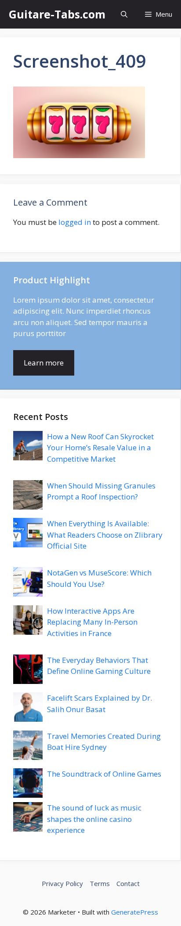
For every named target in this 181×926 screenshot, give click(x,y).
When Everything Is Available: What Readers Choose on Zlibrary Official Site (105, 534)
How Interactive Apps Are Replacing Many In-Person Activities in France (92, 622)
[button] (124, 14)
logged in (74, 222)
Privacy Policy (62, 883)
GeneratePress (134, 912)
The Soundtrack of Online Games (104, 774)
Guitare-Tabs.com (57, 14)
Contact (128, 883)
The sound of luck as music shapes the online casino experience (94, 819)
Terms (100, 883)
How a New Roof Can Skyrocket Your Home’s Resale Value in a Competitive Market (100, 447)
